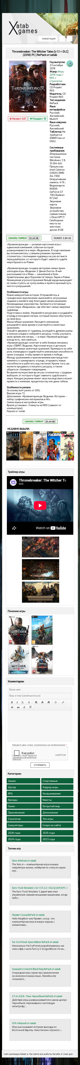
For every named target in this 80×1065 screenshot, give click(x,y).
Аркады (12, 799)
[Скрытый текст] (12, 707)
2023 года (49, 839)
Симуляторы (15, 825)
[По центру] (42, 702)
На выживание (52, 793)
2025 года (49, 832)
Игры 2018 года (57, 73)
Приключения (16, 812)
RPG (52, 77)
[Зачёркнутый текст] (29, 702)
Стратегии (56, 80)
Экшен (12, 780)
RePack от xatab (24, 28)
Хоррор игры (50, 787)
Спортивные (50, 780)
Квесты (47, 799)
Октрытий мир (51, 806)
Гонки (11, 806)
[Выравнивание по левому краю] (36, 702)
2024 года (14, 839)
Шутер (12, 787)
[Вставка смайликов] (56, 702)
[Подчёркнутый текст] (23, 702)
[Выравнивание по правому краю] (48, 702)
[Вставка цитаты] (18, 707)
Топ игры (48, 818)
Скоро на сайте (52, 825)
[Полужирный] (12, 702)
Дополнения (50, 812)
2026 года (14, 832)
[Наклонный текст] (17, 702)
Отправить (40, 765)
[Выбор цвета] (63, 702)
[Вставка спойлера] (30, 707)
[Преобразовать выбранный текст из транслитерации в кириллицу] (24, 707)
